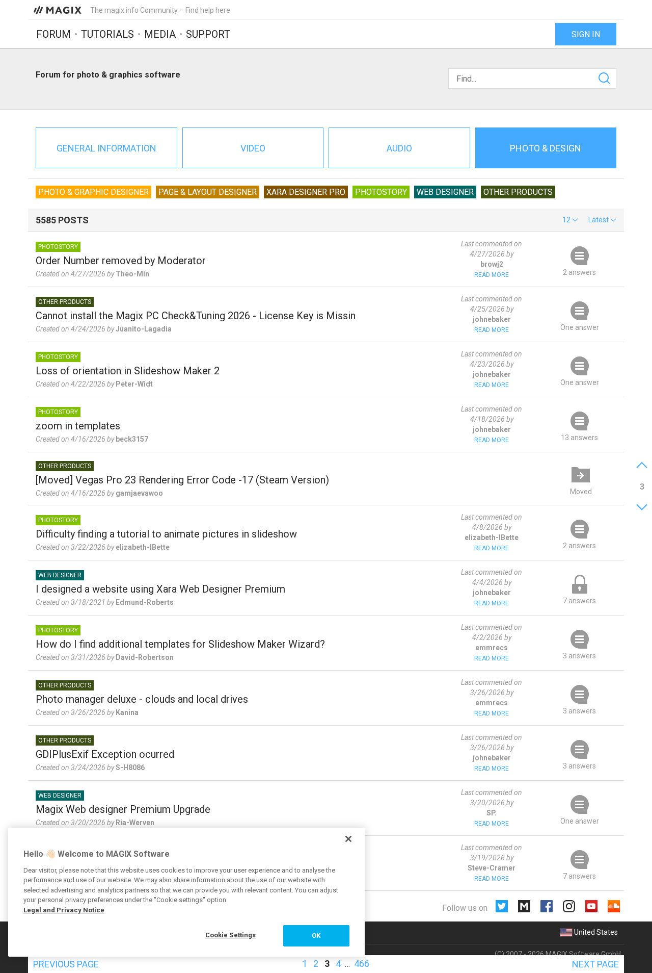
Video (252, 148)
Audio (399, 148)
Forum (53, 34)
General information (106, 148)
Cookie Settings (230, 935)
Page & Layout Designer (207, 192)
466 (361, 963)
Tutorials (107, 34)
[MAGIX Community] (58, 10)
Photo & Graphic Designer (93, 192)
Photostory (381, 192)
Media (160, 34)
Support (208, 34)
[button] (570, 220)
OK (316, 935)
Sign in (586, 34)
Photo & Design (545, 148)
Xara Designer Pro (305, 192)
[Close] (348, 839)
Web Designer (445, 192)
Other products (518, 192)
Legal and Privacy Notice (63, 910)
